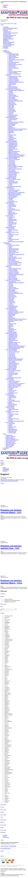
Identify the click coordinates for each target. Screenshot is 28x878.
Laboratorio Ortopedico (10, 436)
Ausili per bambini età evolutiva (14, 76)
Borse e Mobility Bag (12, 86)
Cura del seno (11, 180)
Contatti (4, 6)
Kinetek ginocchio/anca (13, 229)
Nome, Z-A (18, 479)
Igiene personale (11, 97)
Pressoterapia (11, 131)
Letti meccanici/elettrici (13, 99)
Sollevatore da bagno (12, 222)
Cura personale (11, 160)
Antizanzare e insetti (12, 175)
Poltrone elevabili (11, 103)
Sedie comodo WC (12, 111)
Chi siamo (5, 50)
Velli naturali (11, 198)
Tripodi (9, 238)
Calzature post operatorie (13, 57)
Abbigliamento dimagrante (13, 172)
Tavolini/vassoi (11, 109)
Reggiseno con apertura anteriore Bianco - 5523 (11, 511)
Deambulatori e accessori (13, 234)
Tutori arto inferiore (10, 445)
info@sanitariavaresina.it (6, 848)
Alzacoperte (10, 92)
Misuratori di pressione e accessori (15, 130)
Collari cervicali (11, 58)
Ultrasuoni (10, 136)
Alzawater (10, 218)
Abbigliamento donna (12, 143)
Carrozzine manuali (12, 83)
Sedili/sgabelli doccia (12, 220)
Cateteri (10, 207)
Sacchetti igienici (11, 110)
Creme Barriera (11, 208)
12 (1, 483)
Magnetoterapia (11, 127)
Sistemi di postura (12, 84)
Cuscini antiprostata (12, 116)
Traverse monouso (12, 206)
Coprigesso (10, 60)
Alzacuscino (10, 93)
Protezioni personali (12, 104)
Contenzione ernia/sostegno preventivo (16, 59)
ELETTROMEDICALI (8, 36)
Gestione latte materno (13, 182)
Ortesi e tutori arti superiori (13, 62)
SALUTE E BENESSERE (8, 44)
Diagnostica (10, 150)
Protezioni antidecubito (13, 195)
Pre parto (10, 185)
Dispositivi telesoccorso (13, 123)
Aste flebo (10, 303)
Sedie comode (11, 105)
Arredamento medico (12, 146)
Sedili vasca (10, 221)
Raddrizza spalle (11, 65)
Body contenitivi (11, 170)
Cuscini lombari (11, 163)
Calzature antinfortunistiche (14, 157)
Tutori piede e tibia (12, 63)
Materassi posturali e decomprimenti (15, 166)
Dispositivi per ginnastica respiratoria (16, 121)
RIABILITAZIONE (7, 43)
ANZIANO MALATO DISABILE (10, 32)
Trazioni (10, 69)
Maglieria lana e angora (13, 114)
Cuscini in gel (11, 200)
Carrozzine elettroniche (13, 78)
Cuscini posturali (11, 164)
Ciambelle (10, 199)
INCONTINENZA (7, 37)
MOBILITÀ (5, 39)
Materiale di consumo (12, 152)
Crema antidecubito (12, 197)
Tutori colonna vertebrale (13, 67)
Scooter (9, 85)
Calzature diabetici (12, 56)
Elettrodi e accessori (12, 140)
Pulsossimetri (11, 132)
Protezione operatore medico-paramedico (16, 345)
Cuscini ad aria (11, 188)
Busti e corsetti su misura (11, 441)
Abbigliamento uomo (12, 145)
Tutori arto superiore (10, 444)
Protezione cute (11, 214)
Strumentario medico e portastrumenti (16, 155)
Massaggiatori (11, 139)
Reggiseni (10, 70)
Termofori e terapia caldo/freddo (15, 168)
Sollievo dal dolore (12, 177)
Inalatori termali (11, 125)
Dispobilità (15, 480)
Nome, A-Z (13, 479)
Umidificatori (11, 137)
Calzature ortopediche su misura (12, 439)
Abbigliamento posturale (13, 53)
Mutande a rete (11, 212)
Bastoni (9, 233)
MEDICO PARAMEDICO (9, 42)
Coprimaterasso (11, 204)
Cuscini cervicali (11, 161)
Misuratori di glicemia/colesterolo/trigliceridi (17, 128)
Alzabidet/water (11, 216)
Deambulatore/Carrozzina (13, 239)
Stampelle (10, 236)
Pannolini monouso (12, 205)
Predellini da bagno (12, 219)
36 (3, 483)
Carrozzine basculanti (12, 77)
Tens (9, 133)
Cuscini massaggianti (12, 173)
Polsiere (10, 231)
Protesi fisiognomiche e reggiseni (15, 64)
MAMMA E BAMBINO (8, 38)
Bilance (9, 120)
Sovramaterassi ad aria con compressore (16, 192)
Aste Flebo (10, 113)
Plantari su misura (9, 437)
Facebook (5, 7)
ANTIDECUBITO (7, 31)
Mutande (10, 211)
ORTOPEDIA (6, 41)
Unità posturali (9, 446)
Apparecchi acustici (12, 138)
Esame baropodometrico (11, 438)
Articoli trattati (6, 242)
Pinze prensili (11, 102)
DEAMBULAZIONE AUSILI (9, 35)
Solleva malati (11, 106)
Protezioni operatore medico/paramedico (16, 154)
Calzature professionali (13, 148)
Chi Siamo (5, 835)
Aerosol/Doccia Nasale (13, 118)
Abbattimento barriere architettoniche (16, 82)
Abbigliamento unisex (12, 144)
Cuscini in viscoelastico (13, 191)
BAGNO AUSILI (7, 34)
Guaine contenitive (12, 171)
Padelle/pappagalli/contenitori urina (15, 100)
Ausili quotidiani (11, 98)
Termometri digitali (12, 134)
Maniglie (10, 225)
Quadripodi (10, 235)
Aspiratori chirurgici (12, 119)
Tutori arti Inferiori (12, 66)
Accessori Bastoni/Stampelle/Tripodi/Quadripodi (16, 241)
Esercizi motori (11, 228)
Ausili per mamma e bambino (14, 179)
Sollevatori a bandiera (12, 87)
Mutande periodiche (12, 174)
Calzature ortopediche (12, 72)
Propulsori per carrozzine (13, 80)
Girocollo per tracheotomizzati (14, 73)
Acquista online (6, 51)
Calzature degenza (12, 94)
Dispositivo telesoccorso (13, 313)
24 (2, 483)
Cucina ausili (11, 112)
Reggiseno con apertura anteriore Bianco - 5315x (11, 581)
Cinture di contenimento (13, 96)
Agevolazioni (6, 5)
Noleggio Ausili (9, 435)
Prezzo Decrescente (9, 480)
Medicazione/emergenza (13, 153)
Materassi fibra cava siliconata (14, 194)
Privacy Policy (6, 837)
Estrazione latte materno (13, 181)
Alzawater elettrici (12, 226)
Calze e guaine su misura (11, 443)
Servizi (4, 433)
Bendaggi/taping (11, 147)
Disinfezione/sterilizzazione (14, 151)
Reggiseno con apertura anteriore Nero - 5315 (11, 547)
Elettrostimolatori (11, 124)
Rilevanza (3, 479)
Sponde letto (10, 107)
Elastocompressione (12, 165)
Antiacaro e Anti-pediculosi (14, 159)
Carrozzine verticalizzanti (13, 79)
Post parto (10, 184)
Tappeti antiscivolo (12, 224)
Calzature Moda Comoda (13, 55)
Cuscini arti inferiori (12, 167)
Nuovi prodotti (8, 479)
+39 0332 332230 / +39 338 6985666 (8, 846)
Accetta (2, 873)
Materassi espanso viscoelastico (14, 193)
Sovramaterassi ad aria (13, 201)
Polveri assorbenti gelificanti (14, 209)
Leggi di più (3, 870)
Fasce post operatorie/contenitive (15, 71)
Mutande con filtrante (12, 213)
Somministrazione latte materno (14, 186)
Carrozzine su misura (10, 442)
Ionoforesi (10, 126)
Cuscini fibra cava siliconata (14, 189)
